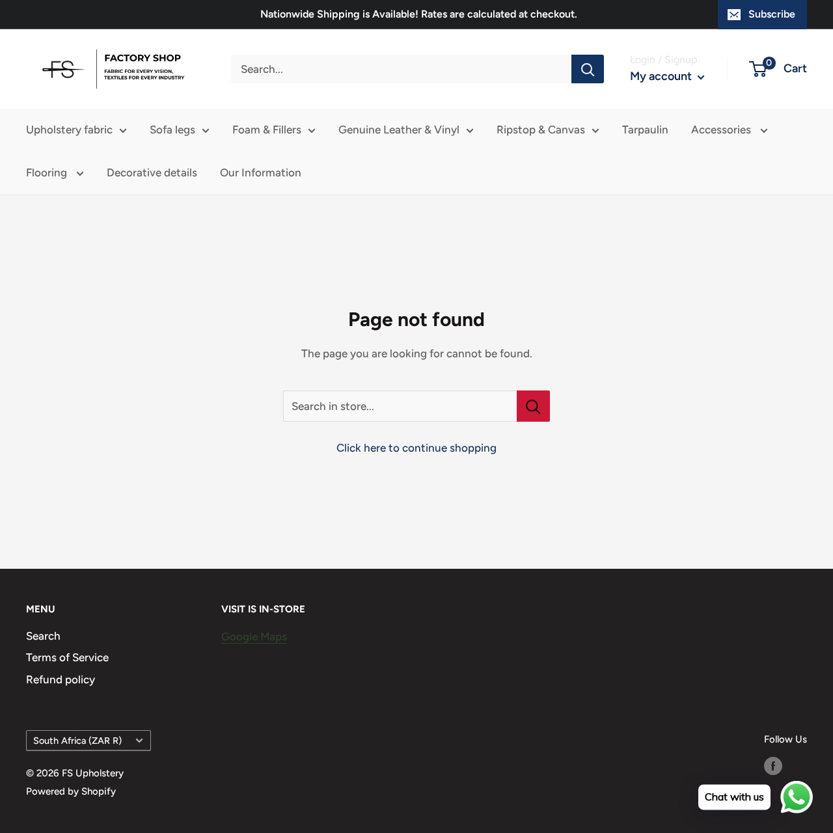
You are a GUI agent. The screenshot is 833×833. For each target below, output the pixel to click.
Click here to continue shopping (416, 447)
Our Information (260, 172)
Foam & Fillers (266, 129)
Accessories (722, 129)
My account (662, 76)
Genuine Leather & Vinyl (398, 129)
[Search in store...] (533, 406)
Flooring (48, 172)
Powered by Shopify (71, 791)
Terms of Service (67, 657)
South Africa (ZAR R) (77, 740)
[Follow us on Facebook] (773, 765)
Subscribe (771, 14)
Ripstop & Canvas (541, 129)
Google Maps (254, 636)
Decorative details (152, 172)
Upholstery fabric (69, 129)
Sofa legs (172, 129)
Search (43, 635)
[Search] (587, 69)
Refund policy (60, 679)
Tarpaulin (645, 129)
